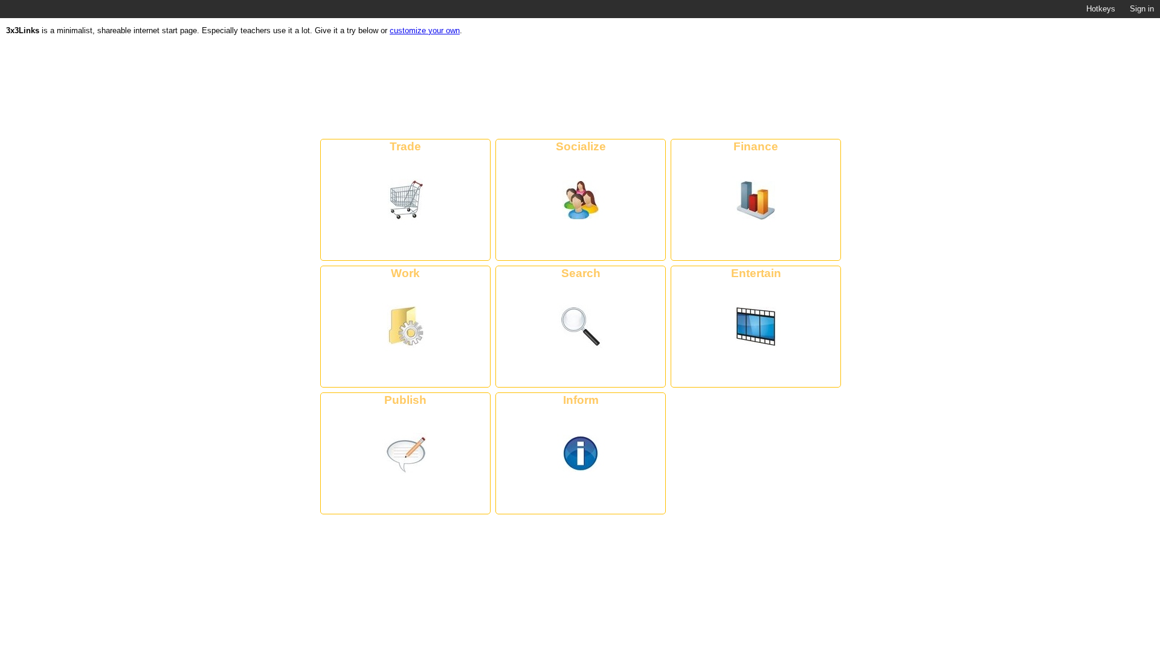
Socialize (581, 146)
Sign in (1142, 8)
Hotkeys (1100, 8)
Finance (755, 146)
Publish (405, 399)
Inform (581, 399)
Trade (405, 146)
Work (405, 273)
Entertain (756, 273)
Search (581, 273)
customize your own (425, 30)
